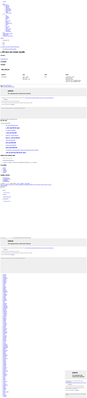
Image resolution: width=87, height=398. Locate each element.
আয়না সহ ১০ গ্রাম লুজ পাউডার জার (13, 137)
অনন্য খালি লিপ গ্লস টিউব (13, 184)
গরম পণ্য (18, 183)
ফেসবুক (7, 177)
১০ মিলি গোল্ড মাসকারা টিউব (11, 133)
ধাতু (6, 25)
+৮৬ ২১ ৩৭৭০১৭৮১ (6, 192)
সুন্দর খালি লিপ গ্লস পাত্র (33, 184)
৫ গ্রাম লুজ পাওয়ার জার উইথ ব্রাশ (8, 86)
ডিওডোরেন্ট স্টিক (8, 31)
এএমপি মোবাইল (27, 183)
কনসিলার (7, 18)
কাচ (6, 19)
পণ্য (3, 14)
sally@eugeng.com (7, 196)
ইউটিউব (8, 181)
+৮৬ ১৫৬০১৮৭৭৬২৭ (6, 201)
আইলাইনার (7, 17)
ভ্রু (6, 15)
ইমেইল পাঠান (3, 187)
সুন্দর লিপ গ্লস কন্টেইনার (4, 184)
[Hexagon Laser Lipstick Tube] (11, 145)
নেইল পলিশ (7, 26)
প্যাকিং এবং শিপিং (8, 12)
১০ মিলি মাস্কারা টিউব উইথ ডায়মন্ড (13, 128)
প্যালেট (7, 27)
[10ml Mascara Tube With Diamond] (12, 125)
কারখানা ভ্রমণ (8, 8)
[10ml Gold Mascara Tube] (11, 130)
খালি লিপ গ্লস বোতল (47, 184)
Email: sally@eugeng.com (8, 160)
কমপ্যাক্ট (7, 16)
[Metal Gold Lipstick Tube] (10, 140)
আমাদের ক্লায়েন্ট (8, 9)
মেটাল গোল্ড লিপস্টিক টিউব (7, 85)
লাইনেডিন (8, 179)
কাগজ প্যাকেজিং (8, 29)
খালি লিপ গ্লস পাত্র (40, 184)
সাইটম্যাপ (22, 183)
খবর (3, 32)
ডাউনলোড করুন (5, 34)
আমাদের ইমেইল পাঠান (4, 59)
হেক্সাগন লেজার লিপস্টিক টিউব (11, 147)
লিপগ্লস (7, 22)
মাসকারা (7, 24)
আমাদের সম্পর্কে (5, 4)
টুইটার (7, 180)
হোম (3, 3)
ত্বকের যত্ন (8, 30)
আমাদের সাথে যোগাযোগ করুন (8, 35)
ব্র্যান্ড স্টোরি (7, 6)
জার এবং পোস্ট (8, 21)
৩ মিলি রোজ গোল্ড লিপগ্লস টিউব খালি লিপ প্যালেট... (16, 152)
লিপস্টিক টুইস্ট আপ (9, 23)
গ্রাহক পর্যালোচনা (8, 10)
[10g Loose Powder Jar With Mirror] (12, 135)
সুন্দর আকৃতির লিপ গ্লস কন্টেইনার (23, 184)
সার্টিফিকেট (7, 7)
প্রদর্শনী (7, 11)
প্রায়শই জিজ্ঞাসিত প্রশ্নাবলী (7, 33)
